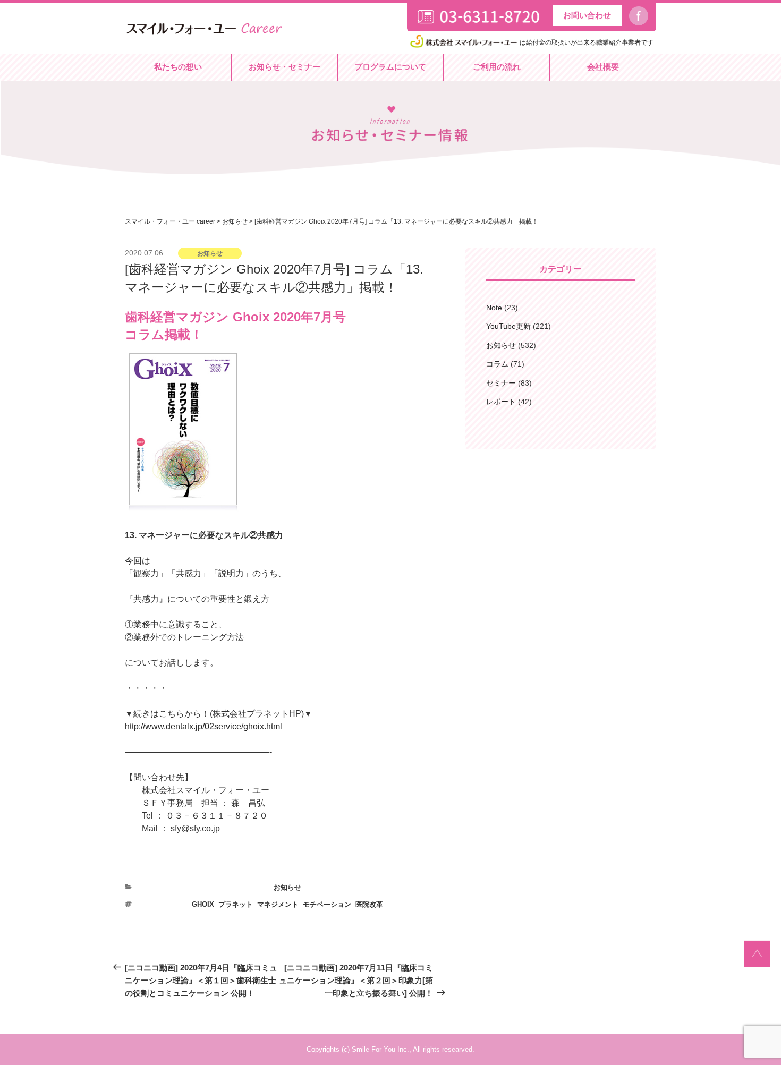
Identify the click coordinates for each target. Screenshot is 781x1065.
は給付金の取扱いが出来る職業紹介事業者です (586, 42)
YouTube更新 (508, 326)
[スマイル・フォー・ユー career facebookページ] (642, 16)
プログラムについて (390, 66)
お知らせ (287, 887)
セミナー (501, 383)
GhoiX (203, 904)
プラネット (235, 904)
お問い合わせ (587, 15)
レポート (501, 401)
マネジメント (278, 904)
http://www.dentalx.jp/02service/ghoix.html (203, 726)
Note (494, 307)
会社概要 (603, 66)
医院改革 (369, 904)
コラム (497, 364)
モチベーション (327, 904)
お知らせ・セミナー (284, 66)
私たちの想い (178, 66)
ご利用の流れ (497, 66)
